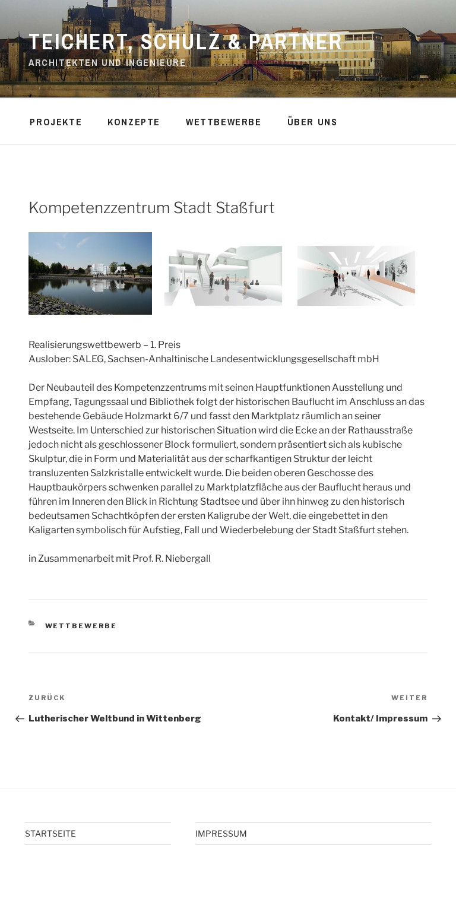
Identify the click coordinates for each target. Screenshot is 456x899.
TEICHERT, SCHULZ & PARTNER (185, 41)
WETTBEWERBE (224, 121)
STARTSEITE (50, 833)
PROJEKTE (56, 121)
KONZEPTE (133, 121)
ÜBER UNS (312, 121)
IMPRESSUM (221, 833)
